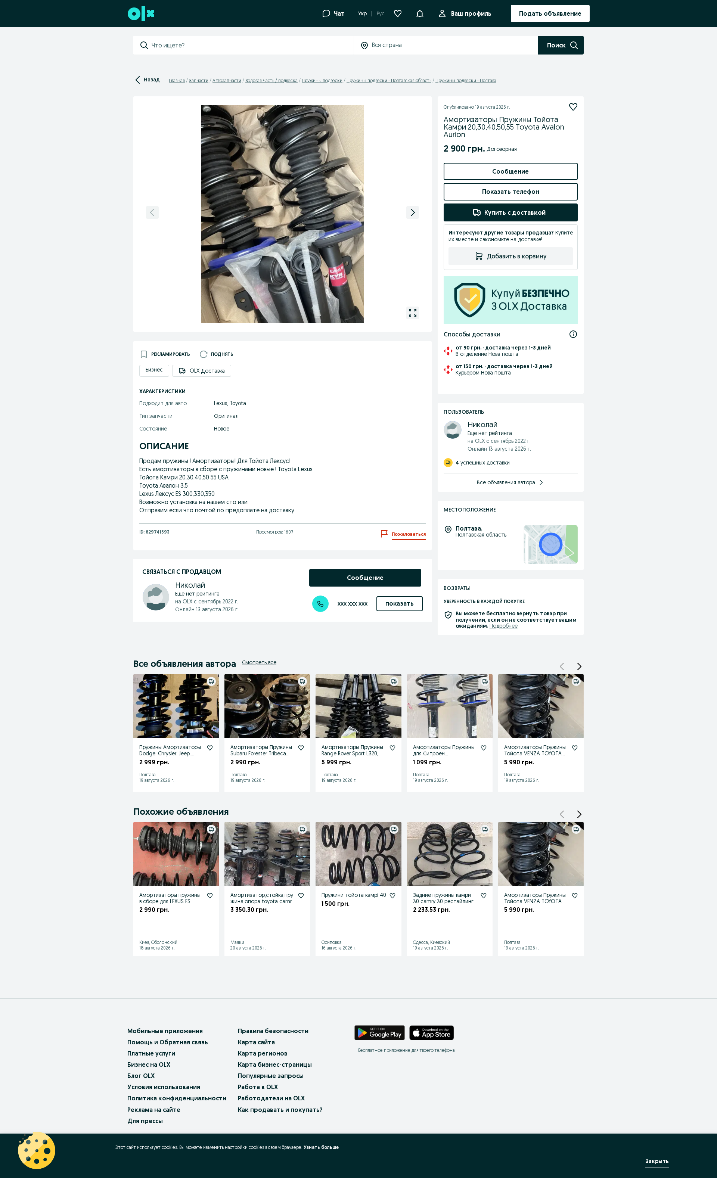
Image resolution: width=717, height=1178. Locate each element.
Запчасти (198, 80)
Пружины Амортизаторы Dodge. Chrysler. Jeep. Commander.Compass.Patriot (171, 756)
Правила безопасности (273, 1031)
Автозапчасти (226, 80)
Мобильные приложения (165, 1031)
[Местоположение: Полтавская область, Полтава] (551, 544)
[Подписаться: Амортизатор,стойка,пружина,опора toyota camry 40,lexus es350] (301, 896)
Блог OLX (141, 1075)
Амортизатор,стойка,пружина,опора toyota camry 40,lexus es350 (262, 901)
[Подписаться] (573, 106)
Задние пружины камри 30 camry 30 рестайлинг (443, 898)
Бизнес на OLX (148, 1064)
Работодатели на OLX (271, 1098)
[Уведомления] (419, 13)
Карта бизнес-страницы (275, 1064)
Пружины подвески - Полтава (465, 80)
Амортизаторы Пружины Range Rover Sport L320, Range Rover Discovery (352, 753)
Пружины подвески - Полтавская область (389, 80)
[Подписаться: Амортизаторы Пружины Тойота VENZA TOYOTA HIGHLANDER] (575, 748)
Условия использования (163, 1087)
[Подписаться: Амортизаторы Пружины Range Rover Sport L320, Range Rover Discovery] (392, 748)
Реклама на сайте (153, 1109)
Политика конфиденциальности (176, 1098)
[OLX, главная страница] (140, 13)
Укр (362, 13)
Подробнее (504, 625)
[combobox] (252, 45)
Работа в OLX (258, 1087)
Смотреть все (259, 662)
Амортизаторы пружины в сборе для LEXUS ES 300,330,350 (170, 901)
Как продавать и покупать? (280, 1109)
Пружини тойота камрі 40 (354, 895)
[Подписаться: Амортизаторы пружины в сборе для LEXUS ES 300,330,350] (210, 896)
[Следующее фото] (412, 212)
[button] (579, 666)
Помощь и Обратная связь (167, 1042)
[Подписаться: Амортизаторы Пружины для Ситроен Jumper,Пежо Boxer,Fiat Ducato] (484, 748)
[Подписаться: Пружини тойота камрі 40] (392, 896)
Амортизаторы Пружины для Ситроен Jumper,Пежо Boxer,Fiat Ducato (444, 756)
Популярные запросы (271, 1075)
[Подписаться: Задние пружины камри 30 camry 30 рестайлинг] (484, 896)
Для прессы (145, 1121)
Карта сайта (256, 1042)
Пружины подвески (322, 80)
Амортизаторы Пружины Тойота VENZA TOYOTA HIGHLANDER (535, 753)
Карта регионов (263, 1053)
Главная (177, 80)
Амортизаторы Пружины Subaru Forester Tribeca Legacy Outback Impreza (261, 753)
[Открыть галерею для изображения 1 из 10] (412, 313)
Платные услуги (151, 1053)
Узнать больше (321, 1147)
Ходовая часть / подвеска (271, 80)
